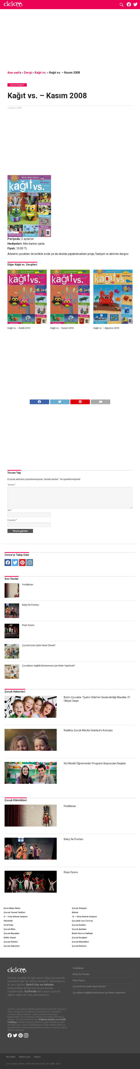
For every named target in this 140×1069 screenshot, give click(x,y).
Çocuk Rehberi (79, 946)
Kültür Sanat (10, 937)
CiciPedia (8, 925)
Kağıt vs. (40, 72)
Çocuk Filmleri (11, 942)
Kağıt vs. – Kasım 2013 (62, 328)
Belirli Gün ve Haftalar (82, 933)
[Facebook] (8, 562)
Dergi (28, 72)
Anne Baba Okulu (12, 908)
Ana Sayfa (10, 1057)
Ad (9, 510)
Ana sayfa (14, 72)
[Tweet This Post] (60, 401)
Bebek (75, 912)
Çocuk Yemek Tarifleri (14, 912)
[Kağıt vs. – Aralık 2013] (27, 323)
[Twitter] (15, 562)
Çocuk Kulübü (79, 925)
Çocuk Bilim (9, 929)
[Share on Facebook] (39, 401)
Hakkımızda (24, 1057)
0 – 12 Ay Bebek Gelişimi (16, 916)
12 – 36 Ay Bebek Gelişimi (84, 916)
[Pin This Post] (80, 401)
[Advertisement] (70, 39)
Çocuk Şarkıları (79, 929)
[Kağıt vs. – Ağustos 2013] (113, 323)
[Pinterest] (22, 562)
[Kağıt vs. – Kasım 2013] (70, 323)
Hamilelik (8, 921)
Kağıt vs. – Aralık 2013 (18, 328)
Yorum (11, 484)
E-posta (12, 520)
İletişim (37, 1057)
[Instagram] (29, 562)
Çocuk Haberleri (15, 691)
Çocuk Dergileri (79, 937)
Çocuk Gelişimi (79, 908)
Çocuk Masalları (11, 933)
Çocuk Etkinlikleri (16, 800)
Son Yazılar (12, 578)
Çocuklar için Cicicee (82, 921)
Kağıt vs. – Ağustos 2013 (106, 328)
